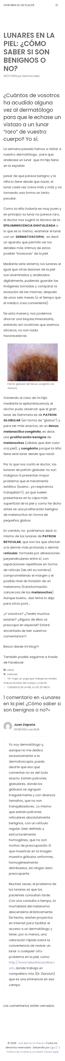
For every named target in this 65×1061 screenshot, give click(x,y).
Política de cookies (18, 1052)
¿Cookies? (37, 1052)
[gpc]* (54, 1047)
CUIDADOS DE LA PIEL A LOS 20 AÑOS (28, 687)
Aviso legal (52, 1052)
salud (10, 670)
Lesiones (12, 674)
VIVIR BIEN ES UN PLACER (18, 5)
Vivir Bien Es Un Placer (31, 1043)
